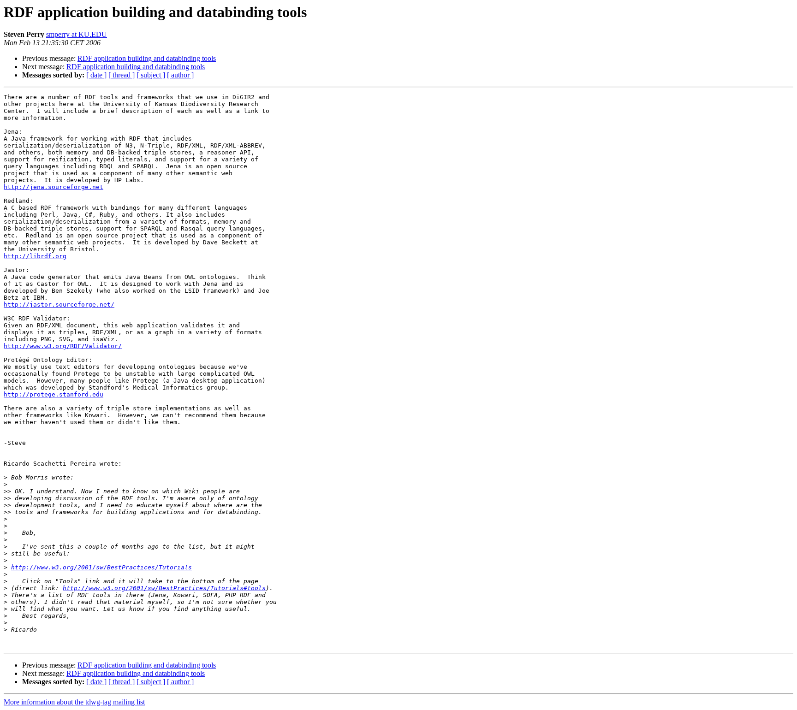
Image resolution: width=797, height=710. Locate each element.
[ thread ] (121, 75)
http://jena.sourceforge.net (53, 186)
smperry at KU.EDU (76, 34)
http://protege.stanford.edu (53, 394)
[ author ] (180, 75)
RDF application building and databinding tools (146, 58)
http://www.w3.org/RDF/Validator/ (63, 346)
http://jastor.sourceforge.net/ (59, 304)
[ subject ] (151, 75)
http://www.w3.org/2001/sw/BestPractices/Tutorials (101, 567)
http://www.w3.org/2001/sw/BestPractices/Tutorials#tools (164, 588)
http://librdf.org (35, 256)
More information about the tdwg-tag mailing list (74, 702)
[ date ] (96, 75)
